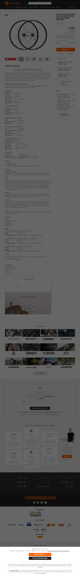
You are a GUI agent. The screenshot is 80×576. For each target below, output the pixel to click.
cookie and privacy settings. (58, 551)
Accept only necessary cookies (40, 558)
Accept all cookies (39, 554)
